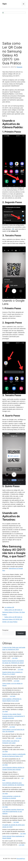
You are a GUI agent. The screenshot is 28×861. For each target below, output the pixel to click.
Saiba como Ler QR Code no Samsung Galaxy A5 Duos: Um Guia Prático (13, 612)
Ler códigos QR (9, 607)
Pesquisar (5, 630)
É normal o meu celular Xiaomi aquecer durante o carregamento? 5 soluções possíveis (13, 716)
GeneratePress (21, 858)
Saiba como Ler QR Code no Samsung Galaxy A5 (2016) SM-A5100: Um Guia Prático (12, 619)
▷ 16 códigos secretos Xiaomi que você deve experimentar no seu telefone (13, 811)
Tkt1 (4, 4)
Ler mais (15, 658)
